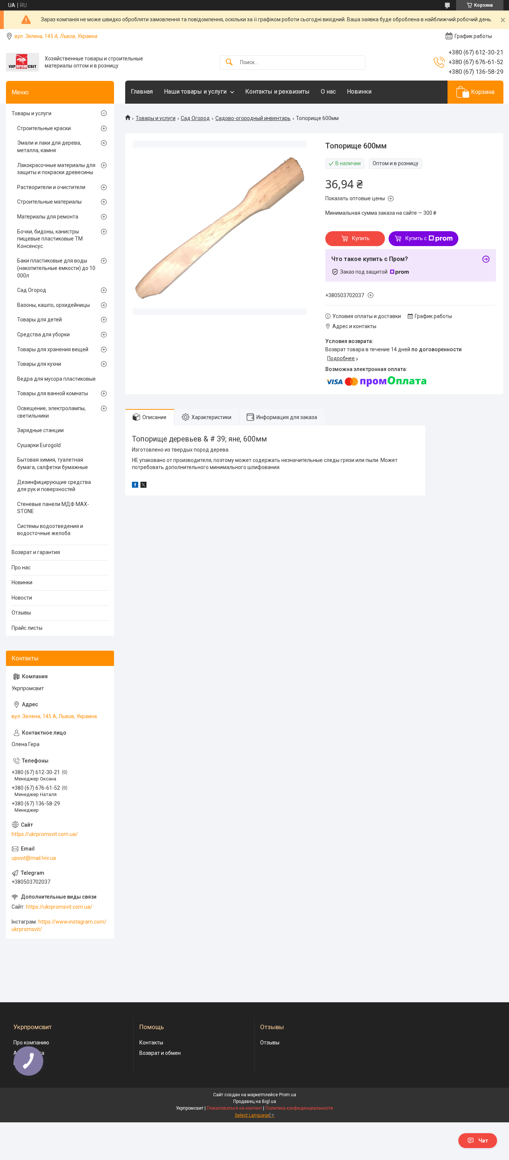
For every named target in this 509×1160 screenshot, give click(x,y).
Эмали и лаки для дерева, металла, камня (49, 146)
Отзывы (21, 613)
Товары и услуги (156, 118)
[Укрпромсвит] (22, 62)
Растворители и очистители (51, 187)
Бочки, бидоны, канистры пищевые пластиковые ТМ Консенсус (50, 239)
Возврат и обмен (160, 1053)
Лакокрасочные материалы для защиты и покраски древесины (56, 169)
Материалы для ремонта (47, 217)
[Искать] (229, 62)
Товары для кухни (39, 364)
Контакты (151, 1043)
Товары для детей (39, 320)
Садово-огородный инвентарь (253, 118)
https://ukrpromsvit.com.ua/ (45, 834)
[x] (143, 486)
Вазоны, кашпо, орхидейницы (53, 305)
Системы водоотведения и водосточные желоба (50, 530)
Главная (142, 91)
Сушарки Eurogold (39, 445)
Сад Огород (195, 118)
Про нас (21, 567)
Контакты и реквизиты (277, 91)
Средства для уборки (43, 334)
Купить (361, 238)
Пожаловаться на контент (234, 1108)
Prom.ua (287, 1094)
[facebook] (135, 486)
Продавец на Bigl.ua (254, 1101)
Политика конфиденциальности (299, 1108)
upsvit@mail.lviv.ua (34, 858)
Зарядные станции (40, 430)
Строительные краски (44, 128)
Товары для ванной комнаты (52, 393)
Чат (483, 1141)
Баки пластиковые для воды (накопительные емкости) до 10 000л (56, 268)
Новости (22, 598)
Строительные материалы (49, 202)
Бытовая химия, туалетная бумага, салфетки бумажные (52, 463)
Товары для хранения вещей (52, 349)
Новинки (359, 91)
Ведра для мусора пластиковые (56, 379)
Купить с (416, 238)
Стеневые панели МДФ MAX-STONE (53, 508)
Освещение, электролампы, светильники (51, 412)
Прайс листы (27, 628)
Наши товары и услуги (195, 91)
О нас (328, 91)
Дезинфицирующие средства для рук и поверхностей (54, 486)
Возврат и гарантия (36, 552)
